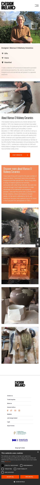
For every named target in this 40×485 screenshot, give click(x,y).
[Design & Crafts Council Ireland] (20, 440)
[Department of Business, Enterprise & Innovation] (20, 432)
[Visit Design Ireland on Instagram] (37, 244)
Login (8, 422)
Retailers (9, 414)
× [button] (38, 452)
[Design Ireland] (8, 5)
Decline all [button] (29, 477)
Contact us (10, 395)
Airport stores (11, 425)
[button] (20, 482)
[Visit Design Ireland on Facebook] (37, 240)
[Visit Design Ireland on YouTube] (15, 410)
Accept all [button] (10, 477)
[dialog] (20, 467)
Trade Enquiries (11, 399)
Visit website (17, 155)
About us (9, 403)
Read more (8, 461)
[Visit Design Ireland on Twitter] (11, 410)
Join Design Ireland (12, 418)
